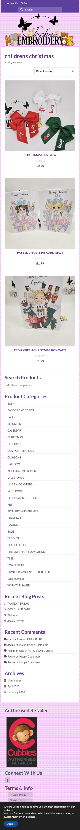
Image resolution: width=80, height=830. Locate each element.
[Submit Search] (21, 9)
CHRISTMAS (15, 437)
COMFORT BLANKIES (20, 451)
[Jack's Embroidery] (40, 30)
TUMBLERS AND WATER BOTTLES (28, 572)
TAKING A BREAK (18, 603)
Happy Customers (37, 645)
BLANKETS (14, 424)
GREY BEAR (34, 639)
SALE (10, 531)
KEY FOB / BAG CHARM (21, 471)
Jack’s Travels (15, 621)
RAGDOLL (13, 525)
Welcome (12, 615)
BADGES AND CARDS (20, 410)
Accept (10, 823)
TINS (10, 558)
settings (31, 817)
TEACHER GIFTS (17, 545)
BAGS (11, 417)
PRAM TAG (14, 518)
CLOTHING (14, 444)
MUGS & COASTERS (20, 484)
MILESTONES (15, 477)
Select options (40, 171)
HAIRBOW (13, 464)
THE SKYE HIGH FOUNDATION (26, 552)
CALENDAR (14, 430)
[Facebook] (7, 780)
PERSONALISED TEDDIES (23, 498)
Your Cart (18, 3)
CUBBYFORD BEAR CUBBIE (36, 650)
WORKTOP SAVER (18, 585)
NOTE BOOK (15, 491)
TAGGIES (13, 538)
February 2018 (16, 692)
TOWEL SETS (15, 565)
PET (9, 504)
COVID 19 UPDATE (18, 609)
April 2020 (13, 686)
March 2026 (14, 680)
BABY (10, 403)
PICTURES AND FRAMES (22, 511)
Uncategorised (16, 578)
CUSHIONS (14, 457)
